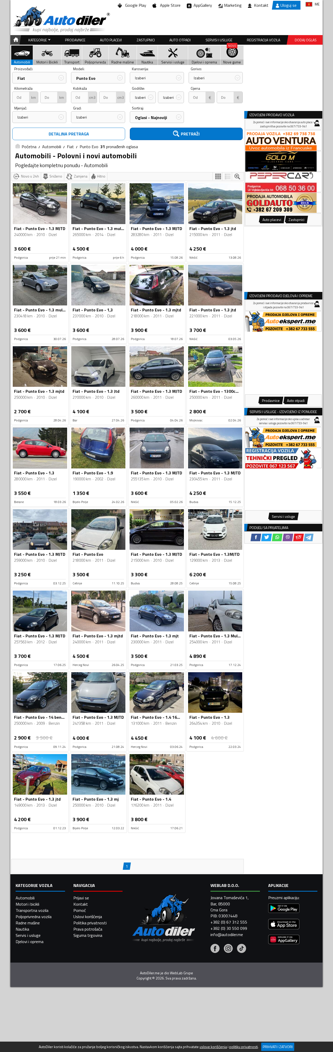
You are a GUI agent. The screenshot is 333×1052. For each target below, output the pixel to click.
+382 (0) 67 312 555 (228, 922)
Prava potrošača (87, 929)
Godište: (138, 88)
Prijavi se (81, 898)
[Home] (15, 40)
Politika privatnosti (90, 923)
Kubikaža (80, 88)
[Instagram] (228, 949)
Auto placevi (111, 40)
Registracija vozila (263, 40)
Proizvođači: (23, 68)
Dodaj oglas (306, 40)
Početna (29, 146)
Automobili (51, 146)
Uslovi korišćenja (87, 916)
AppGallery (201, 5)
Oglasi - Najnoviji (151, 117)
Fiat (21, 78)
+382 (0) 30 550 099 (228, 928)
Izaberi (140, 78)
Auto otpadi (180, 40)
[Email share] (298, 537)
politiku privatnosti (243, 1046)
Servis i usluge (28, 935)
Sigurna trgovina (87, 935)
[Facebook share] (256, 537)
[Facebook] (215, 949)
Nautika (22, 929)
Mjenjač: (20, 108)
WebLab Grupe (181, 973)
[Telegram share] (308, 537)
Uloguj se (288, 5)
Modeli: (79, 68)
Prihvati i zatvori (278, 1046)
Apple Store (169, 5)
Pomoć (79, 910)
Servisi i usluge (219, 40)
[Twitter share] (266, 537)
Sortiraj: (138, 108)
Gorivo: (196, 68)
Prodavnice (75, 40)
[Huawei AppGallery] (283, 940)
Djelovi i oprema (29, 941)
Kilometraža (23, 88)
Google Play (134, 5)
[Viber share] (288, 537)
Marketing (233, 5)
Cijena (195, 88)
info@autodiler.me (226, 934)
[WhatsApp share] (277, 537)
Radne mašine (28, 923)
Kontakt (261, 5)
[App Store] (283, 925)
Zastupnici (146, 40)
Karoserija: (140, 68)
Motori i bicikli (27, 904)
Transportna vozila (32, 910)
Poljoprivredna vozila (34, 916)
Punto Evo (85, 78)
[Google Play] (283, 909)
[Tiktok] (241, 949)
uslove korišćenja (213, 1046)
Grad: (77, 108)
